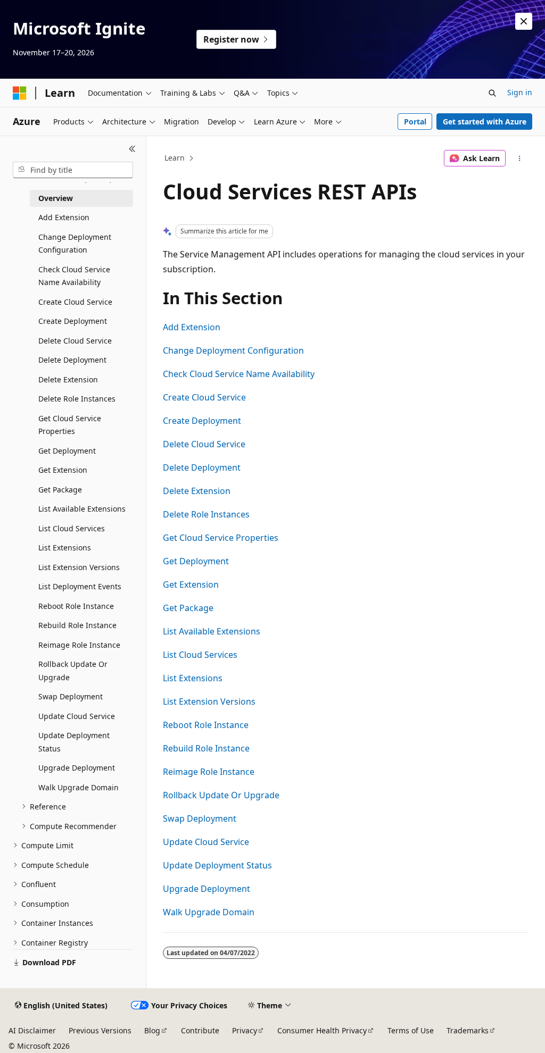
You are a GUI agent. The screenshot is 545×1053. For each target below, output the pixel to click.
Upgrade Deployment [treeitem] (76, 768)
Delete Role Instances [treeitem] (76, 399)
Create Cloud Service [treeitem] (75, 302)
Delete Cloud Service (204, 444)
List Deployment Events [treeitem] (79, 586)
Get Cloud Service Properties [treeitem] (69, 425)
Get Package (188, 608)
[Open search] (492, 93)
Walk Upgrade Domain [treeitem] (78, 787)
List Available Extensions (211, 631)
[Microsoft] (20, 93)
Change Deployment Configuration (233, 350)
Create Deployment (202, 421)
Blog (152, 1030)
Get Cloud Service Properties (220, 538)
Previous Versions (100, 1030)
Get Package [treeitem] (60, 489)
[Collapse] (132, 148)
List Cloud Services (200, 655)
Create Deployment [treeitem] (72, 321)
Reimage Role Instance (208, 772)
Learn (174, 158)
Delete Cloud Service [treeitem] (75, 341)
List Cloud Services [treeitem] (71, 528)
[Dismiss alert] (523, 21)
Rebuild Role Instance (206, 748)
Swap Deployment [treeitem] (70, 696)
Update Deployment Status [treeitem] (74, 742)
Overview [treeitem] (55, 198)
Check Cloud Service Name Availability (239, 374)
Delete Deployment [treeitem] (72, 360)
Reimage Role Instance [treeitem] (79, 645)
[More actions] (519, 158)
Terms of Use (410, 1030)
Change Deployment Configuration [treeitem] (74, 243)
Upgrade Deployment (206, 889)
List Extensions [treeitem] (64, 547)
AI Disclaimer (32, 1030)
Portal (415, 121)
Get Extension (191, 584)
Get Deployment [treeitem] (67, 451)
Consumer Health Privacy (322, 1030)
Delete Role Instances (206, 514)
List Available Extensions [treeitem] (82, 509)
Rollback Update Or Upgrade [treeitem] (73, 670)
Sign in (519, 92)
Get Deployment (196, 561)
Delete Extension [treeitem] (68, 379)
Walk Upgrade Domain (208, 912)
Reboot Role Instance (206, 725)
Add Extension (191, 327)
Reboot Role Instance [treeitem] (76, 606)
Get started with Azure (484, 121)
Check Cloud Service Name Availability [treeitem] (74, 276)
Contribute (200, 1030)
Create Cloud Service (204, 397)
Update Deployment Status (217, 865)
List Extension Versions (209, 701)
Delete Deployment (202, 467)
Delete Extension (196, 491)
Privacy (244, 1030)
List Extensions (192, 678)
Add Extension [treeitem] (63, 217)
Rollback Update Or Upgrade (221, 795)
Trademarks (468, 1030)
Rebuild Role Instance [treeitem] (77, 625)
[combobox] (73, 170)
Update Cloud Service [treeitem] (76, 716)
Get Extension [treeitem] (62, 470)
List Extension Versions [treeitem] (79, 567)
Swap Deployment (199, 818)
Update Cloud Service (206, 842)
